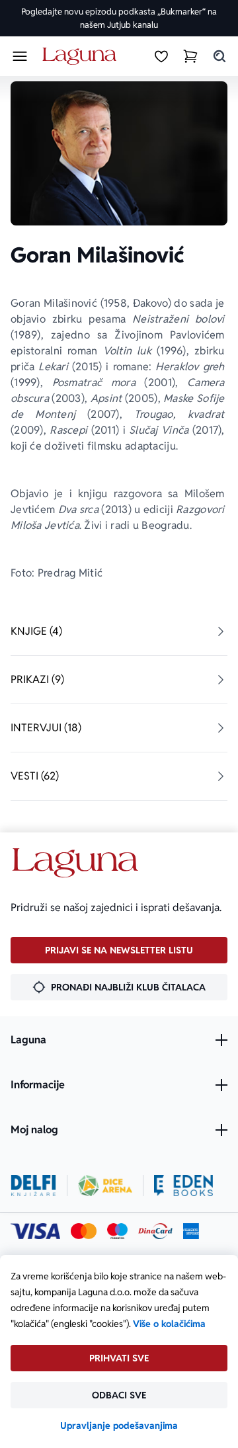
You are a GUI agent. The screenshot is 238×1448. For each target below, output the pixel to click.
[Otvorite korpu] (190, 56)
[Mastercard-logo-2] (84, 1231)
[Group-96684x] (183, 1185)
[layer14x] (191, 1231)
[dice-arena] (105, 1185)
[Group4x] (117, 1231)
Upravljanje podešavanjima (119, 1425)
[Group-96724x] (155, 1231)
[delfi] (33, 1185)
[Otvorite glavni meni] (20, 56)
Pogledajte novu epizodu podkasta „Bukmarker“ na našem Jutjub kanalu (119, 18)
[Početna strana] (81, 56)
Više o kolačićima (169, 1324)
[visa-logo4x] (35, 1231)
